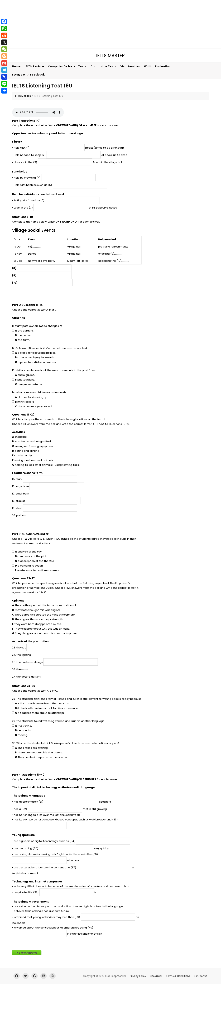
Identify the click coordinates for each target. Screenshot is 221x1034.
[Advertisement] (104, 24)
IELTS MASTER (110, 55)
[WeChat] (4, 49)
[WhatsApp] (4, 28)
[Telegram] (4, 70)
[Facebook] (4, 21)
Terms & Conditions (178, 976)
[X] (4, 42)
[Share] (4, 90)
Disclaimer (156, 976)
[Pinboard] (4, 76)
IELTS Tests (33, 66)
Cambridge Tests (103, 66)
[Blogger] (4, 56)
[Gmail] (4, 63)
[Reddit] (4, 35)
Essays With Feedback (28, 74)
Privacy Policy (138, 976)
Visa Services (130, 66)
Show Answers (28, 953)
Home (16, 66)
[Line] (4, 83)
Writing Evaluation (157, 66)
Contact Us (200, 976)
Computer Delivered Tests (67, 66)
